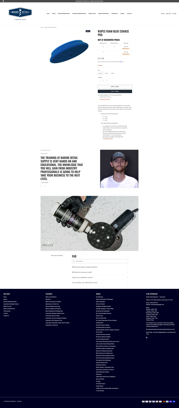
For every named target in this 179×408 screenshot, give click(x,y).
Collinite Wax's (99, 322)
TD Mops (98, 381)
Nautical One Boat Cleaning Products (105, 355)
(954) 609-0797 (109, 138)
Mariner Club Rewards (9, 308)
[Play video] (48, 243)
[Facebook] (3, 1)
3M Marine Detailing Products (103, 306)
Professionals (114, 13)
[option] (69, 51)
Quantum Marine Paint (101, 362)
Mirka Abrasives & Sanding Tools (104, 353)
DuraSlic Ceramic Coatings (102, 325)
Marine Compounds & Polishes (53, 301)
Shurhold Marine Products (102, 372)
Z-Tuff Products (100, 390)
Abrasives (48, 299)
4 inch (100, 73)
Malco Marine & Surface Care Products (106, 346)
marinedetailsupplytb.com (157, 304)
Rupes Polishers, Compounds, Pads (105, 367)
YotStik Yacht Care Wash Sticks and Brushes (107, 388)
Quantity (100, 77)
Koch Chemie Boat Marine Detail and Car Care (107, 341)
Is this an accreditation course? (82, 277)
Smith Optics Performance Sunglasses (105, 376)
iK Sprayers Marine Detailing (103, 336)
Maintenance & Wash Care (52, 304)
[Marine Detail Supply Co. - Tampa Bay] (20, 13)
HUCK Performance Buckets (103, 334)
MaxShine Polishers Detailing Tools (105, 348)
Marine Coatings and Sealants (53, 308)
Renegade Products (101, 365)
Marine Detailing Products (64, 13)
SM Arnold (98, 374)
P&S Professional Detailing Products (105, 358)
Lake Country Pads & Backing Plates (105, 344)
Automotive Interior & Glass (53, 315)
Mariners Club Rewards (103, 13)
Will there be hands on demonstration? (84, 267)
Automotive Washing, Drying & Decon (55, 313)
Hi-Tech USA (99, 332)
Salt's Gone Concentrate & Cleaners (105, 369)
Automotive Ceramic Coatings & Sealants (56, 318)
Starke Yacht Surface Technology (104, 299)
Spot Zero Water (100, 379)
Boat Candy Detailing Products (103, 313)
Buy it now (115, 91)
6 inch (106, 73)
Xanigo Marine (99, 386)
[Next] (44, 186)
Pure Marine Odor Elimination (103, 360)
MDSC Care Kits (92, 13)
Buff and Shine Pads (101, 318)
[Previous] (41, 186)
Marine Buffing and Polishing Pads (54, 311)
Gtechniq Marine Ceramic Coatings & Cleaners (107, 329)
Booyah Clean (99, 315)
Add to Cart (115, 86)
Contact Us (129, 13)
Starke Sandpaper (100, 301)
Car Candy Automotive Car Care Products (106, 320)
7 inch (112, 73)
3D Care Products (100, 304)
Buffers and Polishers (51, 297)
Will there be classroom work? (82, 272)
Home (48, 13)
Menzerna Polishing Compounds (104, 351)
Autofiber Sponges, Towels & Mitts (104, 308)
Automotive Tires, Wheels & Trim (54, 320)
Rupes (101, 65)
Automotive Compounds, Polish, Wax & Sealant (57, 322)
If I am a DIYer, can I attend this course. (85, 282)
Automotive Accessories (52, 325)
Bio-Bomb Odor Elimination (103, 311)
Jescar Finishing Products (102, 339)
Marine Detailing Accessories (53, 306)
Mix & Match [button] (126, 48)
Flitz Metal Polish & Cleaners (103, 327)
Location (122, 13)
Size (99, 70)
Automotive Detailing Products (79, 13)
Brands (53, 13)
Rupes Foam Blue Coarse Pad (50, 27)
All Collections (99, 297)
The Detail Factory (100, 383)
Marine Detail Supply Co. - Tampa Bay (14, 401)
